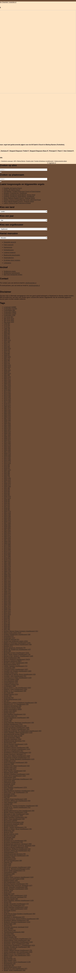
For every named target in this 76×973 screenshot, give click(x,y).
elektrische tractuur (12, 707)
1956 (7, 521)
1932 (7, 490)
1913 (7, 461)
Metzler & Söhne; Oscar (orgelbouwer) (18, 829)
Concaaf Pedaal (11, 679)
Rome (7, 892)
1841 (7, 342)
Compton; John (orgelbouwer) (15, 676)
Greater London (11, 746)
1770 (7, 325)
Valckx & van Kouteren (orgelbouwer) (17, 938)
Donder (8, 696)
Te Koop (8, 925)
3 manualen (10, 312)
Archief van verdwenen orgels (16, 641)
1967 (7, 540)
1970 (7, 545)
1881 (7, 408)
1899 (7, 438)
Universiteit (9, 935)
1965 (7, 536)
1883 (7, 412)
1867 (7, 385)
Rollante (8, 890)
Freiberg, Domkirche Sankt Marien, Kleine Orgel (19, 195)
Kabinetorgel (10, 777)
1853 (7, 362)
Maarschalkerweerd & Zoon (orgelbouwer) (19, 810)
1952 (7, 515)
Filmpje (8, 719)
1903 (7, 445)
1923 (7, 475)
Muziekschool (10, 835)
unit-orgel (9, 933)
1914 (7, 463)
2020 (7, 628)
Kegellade (9, 784)
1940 (7, 503)
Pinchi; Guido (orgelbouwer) (14, 870)
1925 (7, 478)
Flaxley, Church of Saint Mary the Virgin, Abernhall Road (22, 200)
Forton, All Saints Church (12, 190)
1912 (7, 460)
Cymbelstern (10, 686)
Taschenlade (10, 924)
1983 (7, 566)
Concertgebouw (11, 681)
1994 (7, 584)
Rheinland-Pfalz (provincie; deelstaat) (18, 885)
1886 (7, 417)
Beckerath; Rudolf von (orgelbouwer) (17, 649)
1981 (7, 563)
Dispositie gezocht (10, 242)
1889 (7, 422)
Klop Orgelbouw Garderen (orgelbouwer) (19, 791)
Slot (6, 912)
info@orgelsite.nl (30, 283)
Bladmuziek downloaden (12, 255)
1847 (7, 352)
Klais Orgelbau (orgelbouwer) (15, 787)
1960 (7, 528)
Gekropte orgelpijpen (12, 739)
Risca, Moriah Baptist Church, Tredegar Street (19, 201)
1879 (7, 405)
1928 (7, 483)
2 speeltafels (9, 310)
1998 (7, 591)
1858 (7, 370)
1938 (7, 500)
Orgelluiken (9, 857)
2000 (7, 594)
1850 (7, 357)
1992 (7, 581)
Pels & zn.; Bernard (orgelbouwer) (17, 869)
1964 (7, 535)
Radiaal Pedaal (11, 880)
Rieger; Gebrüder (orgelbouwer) (16, 887)
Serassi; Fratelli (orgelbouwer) (15, 909)
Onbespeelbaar (11, 852)
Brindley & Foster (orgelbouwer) (16, 663)
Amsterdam (9, 638)
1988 (7, 574)
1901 (7, 441)
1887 (7, 418)
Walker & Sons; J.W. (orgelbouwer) (17, 955)
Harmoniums (8, 247)
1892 (7, 426)
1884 (7, 413)
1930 (7, 486)
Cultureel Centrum (11, 684)
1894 (7, 430)
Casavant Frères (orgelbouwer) (16, 669)
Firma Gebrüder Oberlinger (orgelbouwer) (19, 722)
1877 (7, 402)
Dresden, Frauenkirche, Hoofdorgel (15, 193)
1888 (7, 420)
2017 (7, 623)
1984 (7, 568)
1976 (7, 554)
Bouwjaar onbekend (13, 661)
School (7, 902)
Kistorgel (8, 786)
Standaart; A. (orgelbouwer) (14, 917)
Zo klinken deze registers (12, 260)
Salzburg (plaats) (11, 899)
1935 (7, 495)
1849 (7, 355)
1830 (7, 335)
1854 (7, 363)
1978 (7, 558)
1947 (7, 506)
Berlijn (7, 651)
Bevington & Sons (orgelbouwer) (16, 653)
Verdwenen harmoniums (12, 273)
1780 (7, 328)
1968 (7, 541)
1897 (7, 435)
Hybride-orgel (10, 767)
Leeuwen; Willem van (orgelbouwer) (17, 801)
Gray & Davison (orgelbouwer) (15, 744)
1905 (7, 448)
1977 (7, 556)
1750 (7, 323)
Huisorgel (9, 764)
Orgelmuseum (10, 859)
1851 (7, 358)
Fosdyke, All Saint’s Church (13, 188)
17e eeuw (8, 317)
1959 (7, 526)
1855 (7, 365)
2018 (7, 624)
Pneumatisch (10, 872)
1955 (7, 520)
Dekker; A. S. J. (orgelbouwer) (15, 691)
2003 (7, 599)
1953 (7, 516)
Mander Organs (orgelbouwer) (15, 812)
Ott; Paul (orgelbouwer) (13, 860)
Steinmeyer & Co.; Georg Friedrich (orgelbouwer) (21, 919)
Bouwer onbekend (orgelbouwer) (17, 659)
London (8, 809)
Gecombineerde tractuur (14, 734)
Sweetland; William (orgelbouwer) (16, 920)
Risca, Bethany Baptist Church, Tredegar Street (19, 198)
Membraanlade (10, 825)
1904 (7, 446)
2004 (7, 601)
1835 (7, 337)
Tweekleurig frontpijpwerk (14, 932)
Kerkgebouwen (9, 250)
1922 (7, 473)
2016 (7, 621)
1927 (7, 481)
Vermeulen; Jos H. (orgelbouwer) (16, 943)
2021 (7, 629)
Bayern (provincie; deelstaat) (14, 648)
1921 (7, 471)
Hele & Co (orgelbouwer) (13, 751)
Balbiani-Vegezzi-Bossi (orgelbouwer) (18, 644)
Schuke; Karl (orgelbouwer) (14, 905)
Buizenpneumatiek (12, 664)
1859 (7, 372)
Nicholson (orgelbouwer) (13, 842)
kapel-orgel (9, 781)
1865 (7, 382)
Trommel (8, 929)
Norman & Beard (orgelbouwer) (16, 847)
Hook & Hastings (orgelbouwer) (15, 762)
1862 (7, 377)
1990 (7, 578)
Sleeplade (10, 910)
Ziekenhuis (9, 965)
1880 (7, 407)
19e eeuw (9, 320)
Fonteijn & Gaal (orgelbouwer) (15, 726)
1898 (7, 436)
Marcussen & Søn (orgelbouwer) (16, 814)
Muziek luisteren (11, 834)
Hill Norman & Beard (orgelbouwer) (17, 757)
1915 (7, 465)
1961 (7, 530)
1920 (7, 470)
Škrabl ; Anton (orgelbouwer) (14, 970)
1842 (7, 343)
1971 (7, 546)
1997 (7, 589)
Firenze (8, 721)
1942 (7, 505)
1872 (7, 393)
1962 (7, 531)
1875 (7, 398)
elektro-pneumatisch (13, 709)
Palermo (8, 862)
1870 (7, 390)
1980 (7, 561)
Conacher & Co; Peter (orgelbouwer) (18, 677)
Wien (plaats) (10, 960)
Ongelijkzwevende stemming (15, 854)
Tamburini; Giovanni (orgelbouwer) (17, 922)
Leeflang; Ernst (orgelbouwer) (15, 799)
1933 (7, 491)
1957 (7, 523)
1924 (7, 476)
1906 (7, 450)
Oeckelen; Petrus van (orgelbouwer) (17, 850)
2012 (7, 614)
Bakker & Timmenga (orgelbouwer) (17, 643)
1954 (7, 518)
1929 (7, 485)
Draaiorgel (9, 697)
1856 (7, 367)
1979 (7, 559)
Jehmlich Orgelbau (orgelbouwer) (16, 774)
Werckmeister (10, 958)
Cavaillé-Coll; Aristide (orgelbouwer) (17, 671)
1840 (7, 340)
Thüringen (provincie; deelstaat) (16, 927)
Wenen (8, 957)
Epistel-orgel (9, 712)
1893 (7, 428)
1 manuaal (9, 161)
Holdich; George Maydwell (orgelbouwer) (19, 759)
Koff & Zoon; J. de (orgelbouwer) (16, 792)
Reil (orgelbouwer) (12, 882)
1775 (7, 327)
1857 (7, 368)
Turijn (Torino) (10, 930)
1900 (7, 440)
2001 (7, 596)
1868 (7, 387)
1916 (7, 466)
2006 (7, 604)
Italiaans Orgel (11, 772)
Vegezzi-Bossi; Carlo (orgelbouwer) (17, 940)
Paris (7, 865)
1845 (7, 348)
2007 (7, 606)
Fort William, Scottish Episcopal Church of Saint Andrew (22, 191)
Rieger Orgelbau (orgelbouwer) (16, 889)
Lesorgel (8, 804)
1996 (7, 588)
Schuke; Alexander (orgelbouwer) (16, 904)
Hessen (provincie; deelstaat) (15, 754)
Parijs (7, 864)
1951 (7, 513)
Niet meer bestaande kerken (13, 274)
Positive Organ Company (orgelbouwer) (18, 877)
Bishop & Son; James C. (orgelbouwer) (18, 656)
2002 (7, 598)
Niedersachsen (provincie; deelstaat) (18, 844)
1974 (7, 551)
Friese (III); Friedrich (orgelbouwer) (16, 729)
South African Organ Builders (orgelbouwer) (19, 914)
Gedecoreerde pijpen (60, 161)
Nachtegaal (9, 837)
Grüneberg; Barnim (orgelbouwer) (16, 747)
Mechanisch (10, 820)
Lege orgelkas (10, 802)
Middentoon (9, 830)
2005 (7, 603)
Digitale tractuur (11, 694)
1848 (7, 353)
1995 (7, 586)
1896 (7, 433)
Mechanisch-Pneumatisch (14, 822)
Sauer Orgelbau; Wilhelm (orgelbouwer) (19, 900)
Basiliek (8, 646)
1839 (7, 338)
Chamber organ (11, 673)
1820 (7, 333)
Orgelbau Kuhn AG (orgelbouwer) (16, 855)
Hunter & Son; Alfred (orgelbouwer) (17, 766)
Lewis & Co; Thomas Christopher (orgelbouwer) (21, 805)
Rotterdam (9, 894)
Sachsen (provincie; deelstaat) (15, 897)
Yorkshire (3, 161)
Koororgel (9, 794)
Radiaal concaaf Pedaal (14, 879)
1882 (7, 410)
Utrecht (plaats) (10, 937)
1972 (7, 548)
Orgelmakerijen (9, 257)
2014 (7, 618)
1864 (7, 380)
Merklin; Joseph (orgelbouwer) (15, 827)
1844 (7, 347)
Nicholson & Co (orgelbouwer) (15, 840)
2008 (7, 608)
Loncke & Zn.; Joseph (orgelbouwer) (17, 807)
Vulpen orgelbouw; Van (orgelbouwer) (18, 952)
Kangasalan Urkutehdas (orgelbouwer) (18, 779)
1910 (7, 456)
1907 (7, 451)
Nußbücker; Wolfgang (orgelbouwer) (17, 849)
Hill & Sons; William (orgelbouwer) (17, 756)
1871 (7, 392)
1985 (7, 569)
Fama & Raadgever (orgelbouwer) (16, 717)
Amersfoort (9, 636)
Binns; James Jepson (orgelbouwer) (17, 654)
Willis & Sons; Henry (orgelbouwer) (17, 962)
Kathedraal (10, 782)
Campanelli (9, 668)
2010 (7, 611)
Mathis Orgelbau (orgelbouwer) (15, 817)
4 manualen (10, 313)
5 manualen (9, 315)
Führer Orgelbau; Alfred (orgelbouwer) (18, 732)
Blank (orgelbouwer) (12, 658)
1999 (7, 593)
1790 (7, 330)
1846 (7, 350)
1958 (7, 525)
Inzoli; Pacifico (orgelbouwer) (15, 771)
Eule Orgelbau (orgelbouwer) (15, 714)
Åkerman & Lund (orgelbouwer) (15, 968)
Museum (8, 832)
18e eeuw (9, 318)
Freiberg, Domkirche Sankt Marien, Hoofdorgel (19, 196)
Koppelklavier (10, 796)
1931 (7, 488)
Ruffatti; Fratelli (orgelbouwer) (15, 895)
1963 (7, 533)
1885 (7, 415)
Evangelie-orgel (10, 716)
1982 (7, 564)
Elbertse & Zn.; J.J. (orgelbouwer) (16, 704)
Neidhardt (8, 839)
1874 (14, 161)
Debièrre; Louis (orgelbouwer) (15, 689)
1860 (7, 373)
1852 (7, 360)
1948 (7, 508)
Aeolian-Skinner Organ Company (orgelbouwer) (21, 631)
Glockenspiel (10, 742)
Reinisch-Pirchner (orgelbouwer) (16, 884)
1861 (7, 375)
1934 (7, 493)
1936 (7, 496)
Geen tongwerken (12, 737)
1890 (7, 423)
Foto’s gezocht (8, 245)
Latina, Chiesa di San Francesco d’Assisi (17, 203)
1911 (7, 458)
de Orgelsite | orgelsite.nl (8, 2)
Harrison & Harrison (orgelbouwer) (17, 749)
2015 (7, 619)
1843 (7, 345)
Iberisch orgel (10, 769)
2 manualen (10, 308)
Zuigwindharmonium (12, 967)
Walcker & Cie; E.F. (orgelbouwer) (17, 953)
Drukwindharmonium (12, 699)
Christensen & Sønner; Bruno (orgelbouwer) (20, 674)
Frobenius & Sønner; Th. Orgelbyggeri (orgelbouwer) (22, 731)
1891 (7, 425)
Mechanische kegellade (13, 824)
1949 (7, 510)
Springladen (10, 915)
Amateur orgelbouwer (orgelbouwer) (17, 634)
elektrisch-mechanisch (12, 706)
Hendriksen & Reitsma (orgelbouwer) (17, 752)
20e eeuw (9, 322)
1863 (7, 378)
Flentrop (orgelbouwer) (13, 724)
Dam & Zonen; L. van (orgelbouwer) (17, 687)
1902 (7, 443)
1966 (7, 538)
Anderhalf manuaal (11, 639)
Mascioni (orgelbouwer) (13, 815)
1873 (7, 395)
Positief (8, 875)
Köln (7, 797)
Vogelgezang (10, 948)
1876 (7, 400)
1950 (7, 511)
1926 (7, 480)
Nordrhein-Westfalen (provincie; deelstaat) (19, 845)
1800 (7, 332)
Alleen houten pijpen (12, 633)
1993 (7, 583)
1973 (7, 549)
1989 (7, 576)
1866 (7, 383)
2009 (7, 609)
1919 (7, 468)
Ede (6, 701)
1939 (7, 501)
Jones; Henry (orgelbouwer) (15, 776)
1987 (7, 573)
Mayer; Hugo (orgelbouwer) (14, 819)
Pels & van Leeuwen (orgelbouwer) (17, 867)
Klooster (8, 789)
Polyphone (9, 874)
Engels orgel (29, 161)
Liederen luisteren (10, 252)
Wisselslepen (10, 963)
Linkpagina (7, 263)
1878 (7, 403)
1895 (7, 431)
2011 (7, 613)
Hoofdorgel (10, 761)
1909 (7, 455)
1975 (7, 553)
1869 (7, 388)
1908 (7, 453)
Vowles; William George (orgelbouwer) (18, 950)
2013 (7, 616)
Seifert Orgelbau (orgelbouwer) (16, 907)
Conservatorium (11, 682)
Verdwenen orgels (10, 271)
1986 (7, 571)
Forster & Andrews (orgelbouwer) (44, 161)
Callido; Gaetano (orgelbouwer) (15, 666)
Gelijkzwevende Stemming (14, 741)
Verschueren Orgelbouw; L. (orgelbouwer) (19, 945)
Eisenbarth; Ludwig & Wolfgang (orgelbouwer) (20, 702)
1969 (7, 543)
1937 (7, 498)
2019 (7, 626)
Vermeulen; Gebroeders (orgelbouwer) (18, 942)
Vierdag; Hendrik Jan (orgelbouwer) (17, 947)
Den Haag (8, 692)
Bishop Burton (21, 161)
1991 (7, 579)
